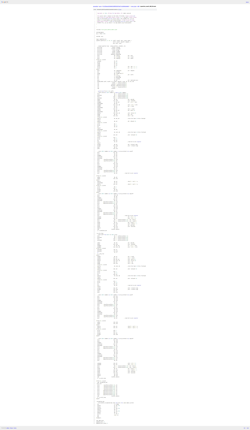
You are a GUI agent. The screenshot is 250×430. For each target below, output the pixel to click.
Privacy (11, 428)
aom (100, 6)
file (120, 9)
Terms (15, 428)
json (248, 428)
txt (244, 428)
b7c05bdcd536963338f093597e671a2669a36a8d (116, 6)
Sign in (247, 2)
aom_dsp (133, 6)
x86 (138, 6)
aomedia (95, 6)
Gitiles (8, 428)
